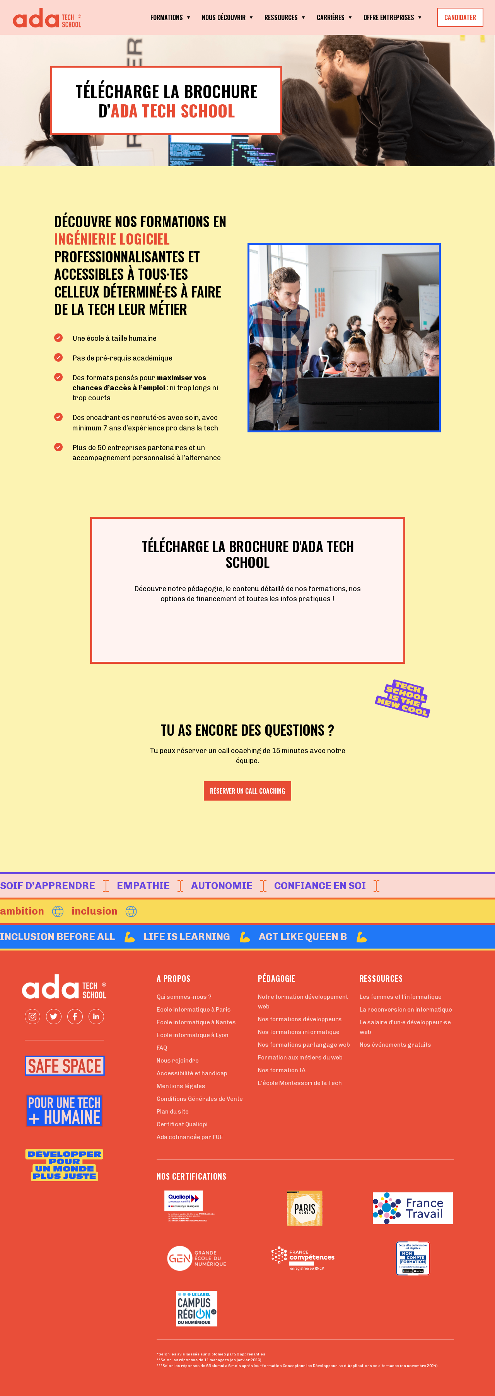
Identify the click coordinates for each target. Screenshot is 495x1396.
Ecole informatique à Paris (194, 1009)
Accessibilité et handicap (192, 1073)
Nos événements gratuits (395, 1044)
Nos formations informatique (299, 1032)
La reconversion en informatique (406, 1009)
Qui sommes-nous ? (184, 996)
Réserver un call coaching (247, 791)
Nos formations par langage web (304, 1044)
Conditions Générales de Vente (200, 1098)
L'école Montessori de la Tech (300, 1083)
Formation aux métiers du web (300, 1057)
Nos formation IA (282, 1070)
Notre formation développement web (303, 1001)
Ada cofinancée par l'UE (190, 1137)
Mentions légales (181, 1086)
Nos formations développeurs (300, 1019)
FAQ (162, 1047)
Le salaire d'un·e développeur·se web (405, 1027)
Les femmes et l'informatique (401, 996)
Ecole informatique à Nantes (196, 1022)
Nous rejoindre (178, 1060)
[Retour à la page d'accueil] (50, 18)
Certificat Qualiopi (182, 1124)
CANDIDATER (460, 17)
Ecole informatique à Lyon (193, 1035)
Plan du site (173, 1111)
